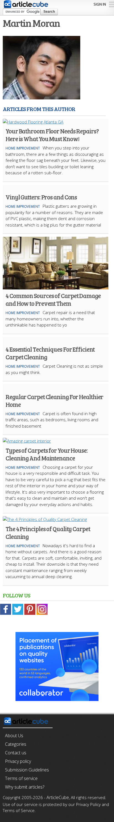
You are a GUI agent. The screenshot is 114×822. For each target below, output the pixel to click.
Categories (15, 744)
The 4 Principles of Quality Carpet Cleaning (48, 533)
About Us (14, 736)
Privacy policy (18, 761)
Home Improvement (23, 148)
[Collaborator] (57, 698)
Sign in (100, 4)
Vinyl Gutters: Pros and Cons (41, 197)
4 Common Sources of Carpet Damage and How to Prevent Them (53, 299)
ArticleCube (57, 797)
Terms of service (21, 778)
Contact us (15, 753)
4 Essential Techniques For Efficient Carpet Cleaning (50, 353)
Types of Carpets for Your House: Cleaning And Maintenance (47, 454)
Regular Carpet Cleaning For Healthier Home (54, 400)
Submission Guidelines (27, 770)
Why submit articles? (24, 787)
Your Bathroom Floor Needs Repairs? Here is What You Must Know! (52, 135)
